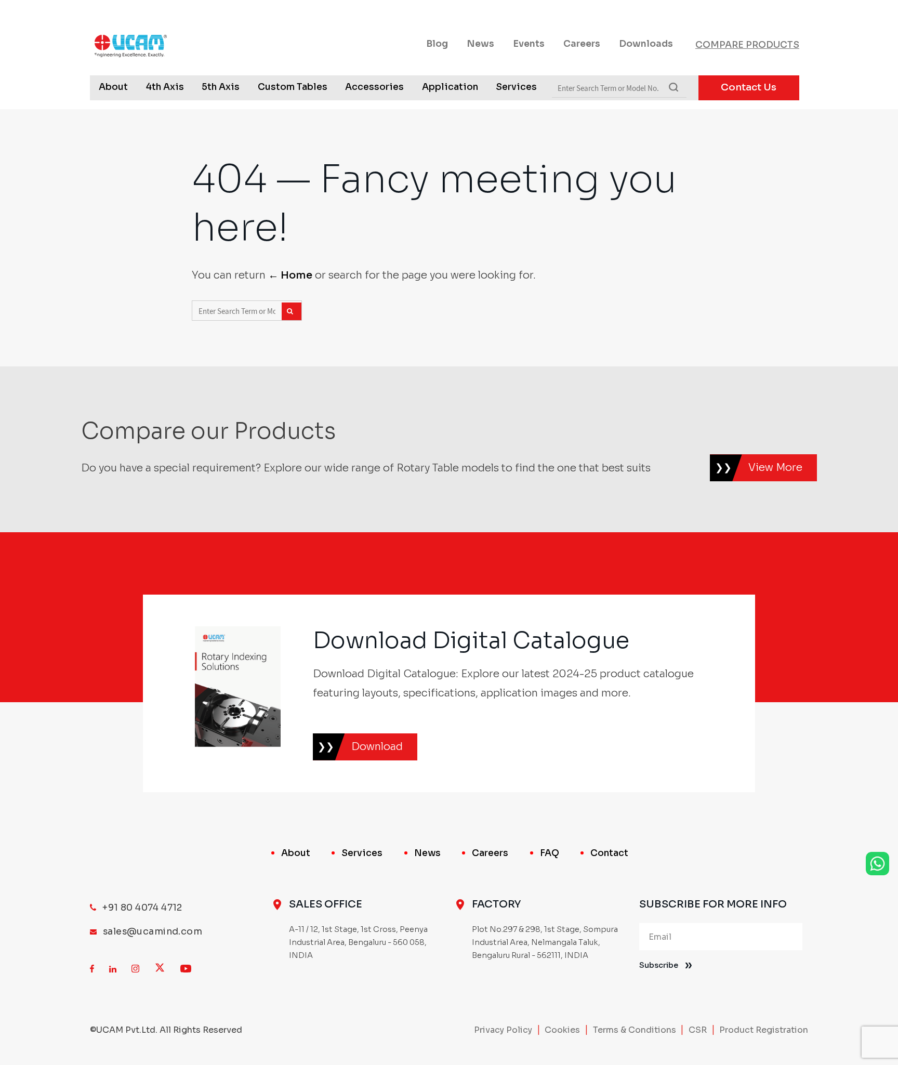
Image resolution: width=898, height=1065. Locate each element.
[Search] (291, 311)
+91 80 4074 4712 (142, 907)
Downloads (646, 43)
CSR (698, 1029)
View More (775, 467)
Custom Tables (292, 87)
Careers (581, 43)
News (480, 43)
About (113, 87)
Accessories (374, 87)
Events (529, 43)
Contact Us (748, 87)
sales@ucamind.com (152, 931)
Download (377, 746)
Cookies (562, 1029)
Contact (609, 853)
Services (516, 87)
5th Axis (221, 87)
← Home (290, 275)
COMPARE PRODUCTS (747, 44)
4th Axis (165, 87)
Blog (437, 43)
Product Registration (763, 1029)
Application (450, 87)
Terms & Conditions (634, 1029)
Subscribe (658, 965)
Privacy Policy (503, 1029)
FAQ (549, 853)
